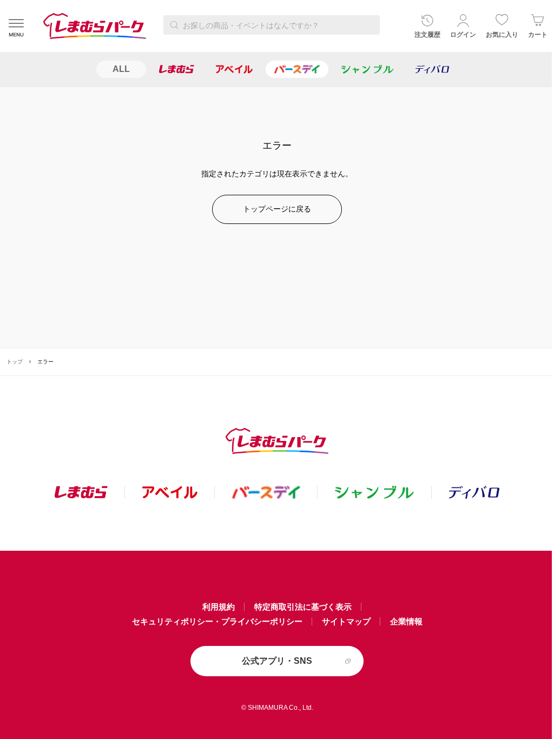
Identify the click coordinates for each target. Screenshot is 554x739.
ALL (121, 69)
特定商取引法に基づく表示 (303, 606)
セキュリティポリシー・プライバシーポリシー (217, 621)
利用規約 (218, 606)
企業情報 (406, 621)
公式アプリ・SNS (277, 660)
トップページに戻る (277, 208)
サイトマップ (346, 621)
